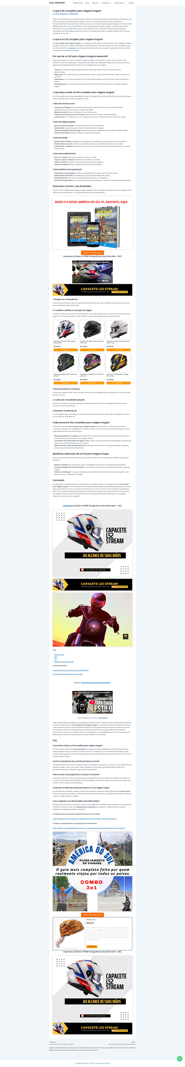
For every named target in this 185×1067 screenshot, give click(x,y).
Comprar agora (66, 350)
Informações (119, 3)
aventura (72, 48)
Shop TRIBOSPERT (57, 3)
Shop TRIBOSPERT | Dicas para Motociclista (97, 1063)
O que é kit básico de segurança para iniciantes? (71, 670)
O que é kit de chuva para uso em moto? (67, 674)
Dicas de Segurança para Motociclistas (95, 683)
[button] (110, 3)
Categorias (106, 3)
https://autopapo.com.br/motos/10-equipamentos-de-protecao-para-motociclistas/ (85, 819)
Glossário (95, 3)
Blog (87, 3)
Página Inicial (78, 3)
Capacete (67, 506)
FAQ (55, 659)
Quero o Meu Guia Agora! (92, 253)
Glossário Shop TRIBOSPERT (64, 662)
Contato (131, 3)
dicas (72, 31)
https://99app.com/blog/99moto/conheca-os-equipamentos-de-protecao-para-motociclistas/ (89, 828)
